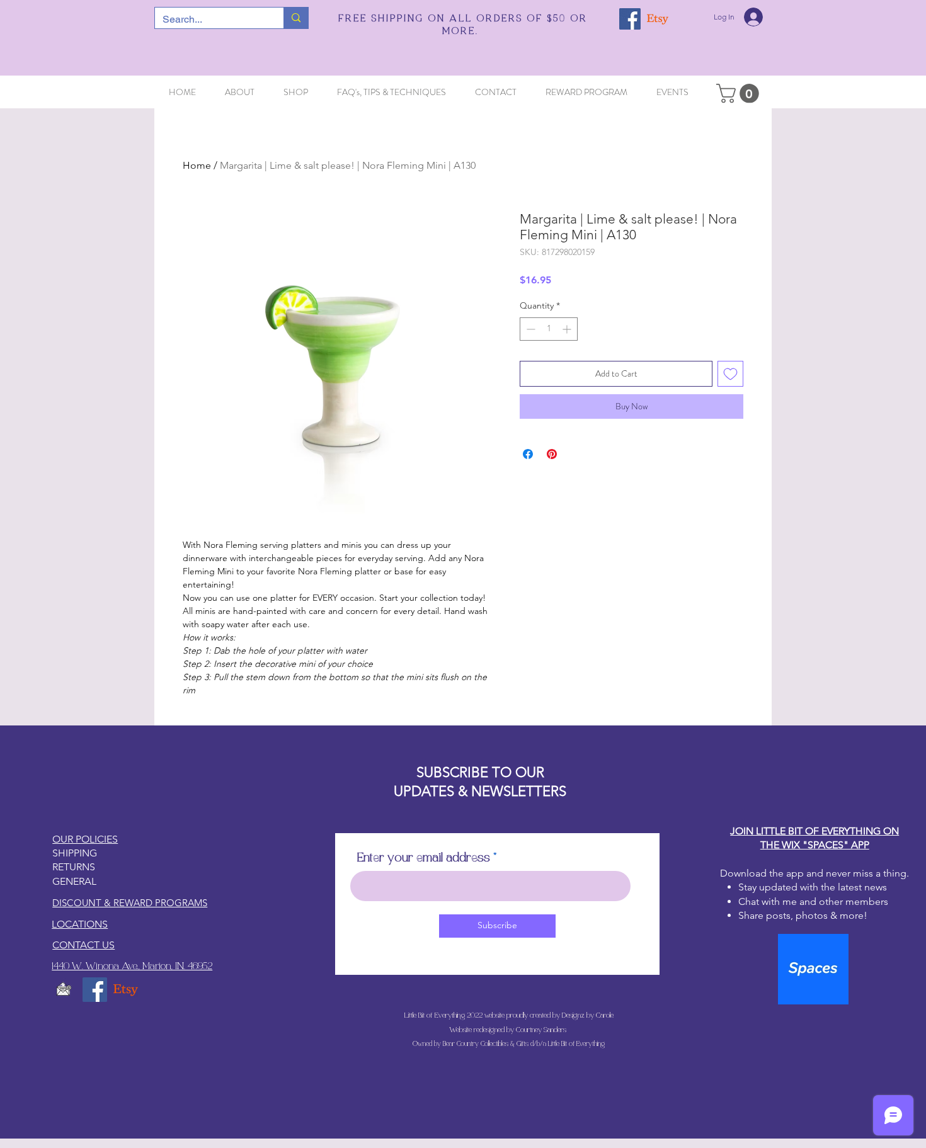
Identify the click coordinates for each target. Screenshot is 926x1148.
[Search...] (295, 18)
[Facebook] (630, 19)
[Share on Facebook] (527, 454)
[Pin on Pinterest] (551, 454)
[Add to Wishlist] (730, 374)
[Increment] (568, 329)
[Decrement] (529, 329)
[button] (739, 93)
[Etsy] (657, 19)
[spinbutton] (548, 329)
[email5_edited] (64, 989)
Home (197, 165)
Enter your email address (423, 858)
